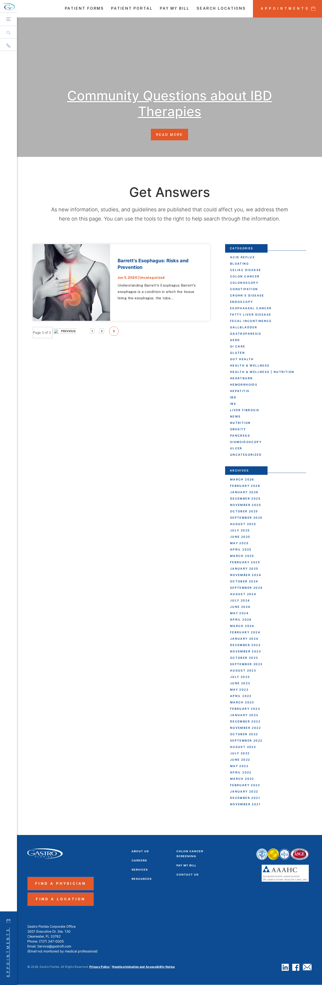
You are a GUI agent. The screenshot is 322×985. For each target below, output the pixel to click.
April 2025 (241, 549)
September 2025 (246, 517)
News (235, 416)
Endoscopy (241, 302)
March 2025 (242, 556)
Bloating (239, 263)
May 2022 (239, 766)
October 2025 (244, 511)
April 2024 (241, 619)
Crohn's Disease (247, 295)
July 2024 (240, 600)
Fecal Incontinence (251, 321)
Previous (67, 331)
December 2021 (245, 798)
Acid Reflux (242, 257)
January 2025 (244, 568)
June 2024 (240, 607)
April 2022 (241, 772)
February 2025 (245, 562)
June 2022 (240, 759)
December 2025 (245, 498)
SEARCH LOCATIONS (221, 9)
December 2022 (245, 721)
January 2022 (244, 791)
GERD (235, 340)
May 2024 (239, 613)
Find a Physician (60, 883)
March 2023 (242, 702)
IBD (233, 397)
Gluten (237, 353)
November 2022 (245, 728)
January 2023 (244, 715)
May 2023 (239, 689)
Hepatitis (240, 391)
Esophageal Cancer (251, 308)
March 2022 (242, 778)
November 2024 (245, 575)
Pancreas (240, 435)
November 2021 (245, 804)
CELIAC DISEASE (245, 270)
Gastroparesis (245, 333)
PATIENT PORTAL (132, 9)
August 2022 (243, 747)
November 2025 (245, 505)
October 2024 (244, 581)
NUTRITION (240, 423)
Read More (169, 134)
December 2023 (245, 645)
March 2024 (242, 626)
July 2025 (240, 530)
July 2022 (240, 753)
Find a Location (60, 899)
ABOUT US (140, 851)
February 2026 (245, 486)
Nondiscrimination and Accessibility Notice (143, 966)
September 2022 (246, 740)
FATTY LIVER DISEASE (250, 314)
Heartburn (241, 378)
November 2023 (245, 651)
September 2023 (246, 664)
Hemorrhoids (243, 384)
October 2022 (244, 734)
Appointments (8, 952)
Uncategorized (152, 278)
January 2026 (244, 492)
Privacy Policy (99, 966)
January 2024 (244, 638)
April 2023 (241, 696)
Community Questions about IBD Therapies (169, 104)
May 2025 (239, 543)
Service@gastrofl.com (54, 946)
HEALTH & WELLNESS (250, 365)
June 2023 (240, 683)
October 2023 (244, 657)
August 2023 (243, 670)
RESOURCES (142, 879)
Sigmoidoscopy (246, 442)
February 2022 (245, 785)
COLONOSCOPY (244, 282)
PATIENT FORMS (84, 9)
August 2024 (243, 594)
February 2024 (245, 632)
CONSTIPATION (244, 289)
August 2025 (243, 524)
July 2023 (240, 677)
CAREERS (139, 860)
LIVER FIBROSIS (245, 410)
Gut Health (242, 359)
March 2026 (242, 479)
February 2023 (245, 708)
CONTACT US (187, 874)
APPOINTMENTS (285, 8)
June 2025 (240, 536)
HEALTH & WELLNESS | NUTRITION (262, 372)
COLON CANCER (245, 276)
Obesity (238, 429)
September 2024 (246, 587)
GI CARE (237, 346)
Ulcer (236, 448)
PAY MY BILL (175, 9)
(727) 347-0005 (51, 941)
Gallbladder (243, 327)
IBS (233, 403)
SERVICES (140, 869)
